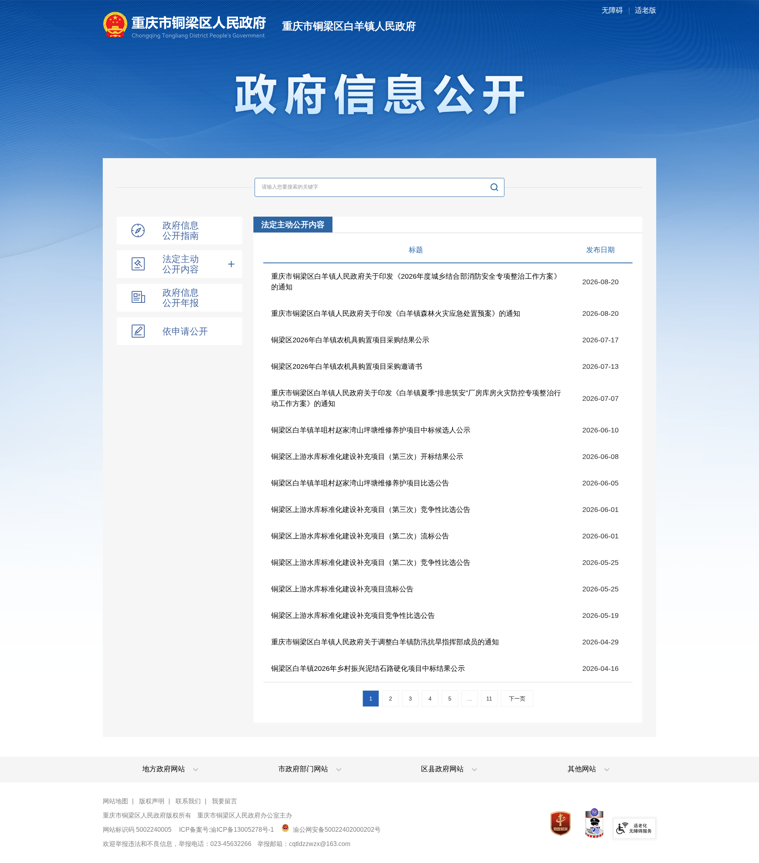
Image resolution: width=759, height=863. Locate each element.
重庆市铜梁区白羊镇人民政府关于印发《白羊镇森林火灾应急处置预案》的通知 (395, 313)
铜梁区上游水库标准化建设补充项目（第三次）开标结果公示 (367, 457)
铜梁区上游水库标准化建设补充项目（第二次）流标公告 (360, 536)
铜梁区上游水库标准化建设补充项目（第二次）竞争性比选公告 (370, 563)
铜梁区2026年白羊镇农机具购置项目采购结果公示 (350, 340)
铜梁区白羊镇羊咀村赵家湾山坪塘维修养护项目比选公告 (360, 483)
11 (489, 698)
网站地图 (115, 801)
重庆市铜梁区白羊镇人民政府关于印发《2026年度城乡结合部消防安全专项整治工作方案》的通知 (416, 281)
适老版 (645, 10)
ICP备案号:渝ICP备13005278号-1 (226, 829)
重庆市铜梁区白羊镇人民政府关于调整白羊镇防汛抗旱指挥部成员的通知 (385, 642)
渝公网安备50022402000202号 (336, 829)
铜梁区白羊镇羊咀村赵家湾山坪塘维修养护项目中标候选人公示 (370, 430)
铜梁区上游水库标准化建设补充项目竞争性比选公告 (353, 615)
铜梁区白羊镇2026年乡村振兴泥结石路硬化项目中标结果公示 (368, 668)
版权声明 (151, 801)
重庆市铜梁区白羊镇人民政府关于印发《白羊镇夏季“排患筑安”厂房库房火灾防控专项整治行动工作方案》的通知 (416, 398)
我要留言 (224, 801)
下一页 (517, 698)
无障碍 (612, 10)
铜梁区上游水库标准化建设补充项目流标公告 (342, 589)
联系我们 (188, 801)
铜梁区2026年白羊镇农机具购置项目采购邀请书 (346, 366)
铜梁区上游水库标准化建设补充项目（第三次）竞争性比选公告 (370, 510)
